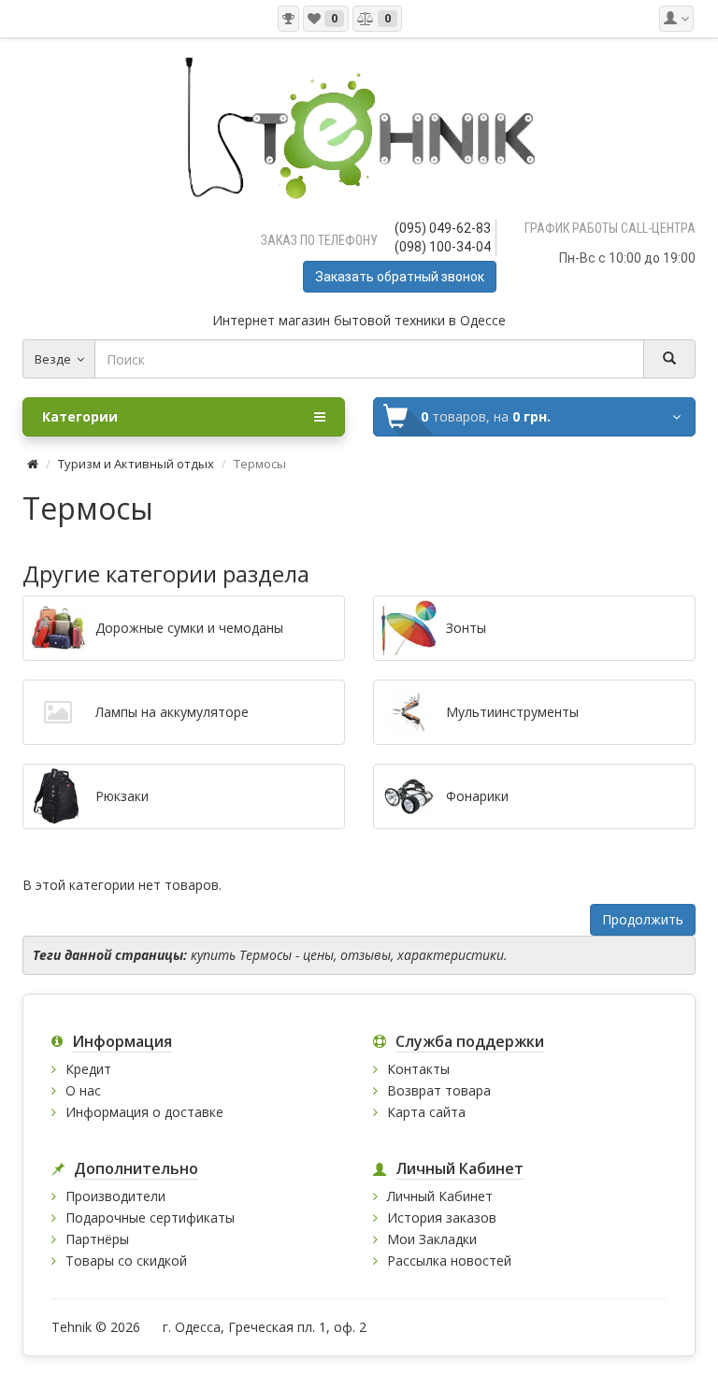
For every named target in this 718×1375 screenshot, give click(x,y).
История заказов (441, 1217)
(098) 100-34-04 (443, 246)
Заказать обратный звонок (399, 276)
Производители (115, 1196)
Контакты (418, 1069)
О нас (83, 1090)
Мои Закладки (432, 1239)
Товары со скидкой (126, 1260)
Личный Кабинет (440, 1196)
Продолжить (642, 919)
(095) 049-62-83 (443, 228)
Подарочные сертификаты (150, 1217)
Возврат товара (439, 1090)
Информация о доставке (144, 1112)
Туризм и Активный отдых (136, 463)
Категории (80, 416)
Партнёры (97, 1239)
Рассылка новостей (449, 1260)
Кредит (88, 1069)
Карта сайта (426, 1112)
